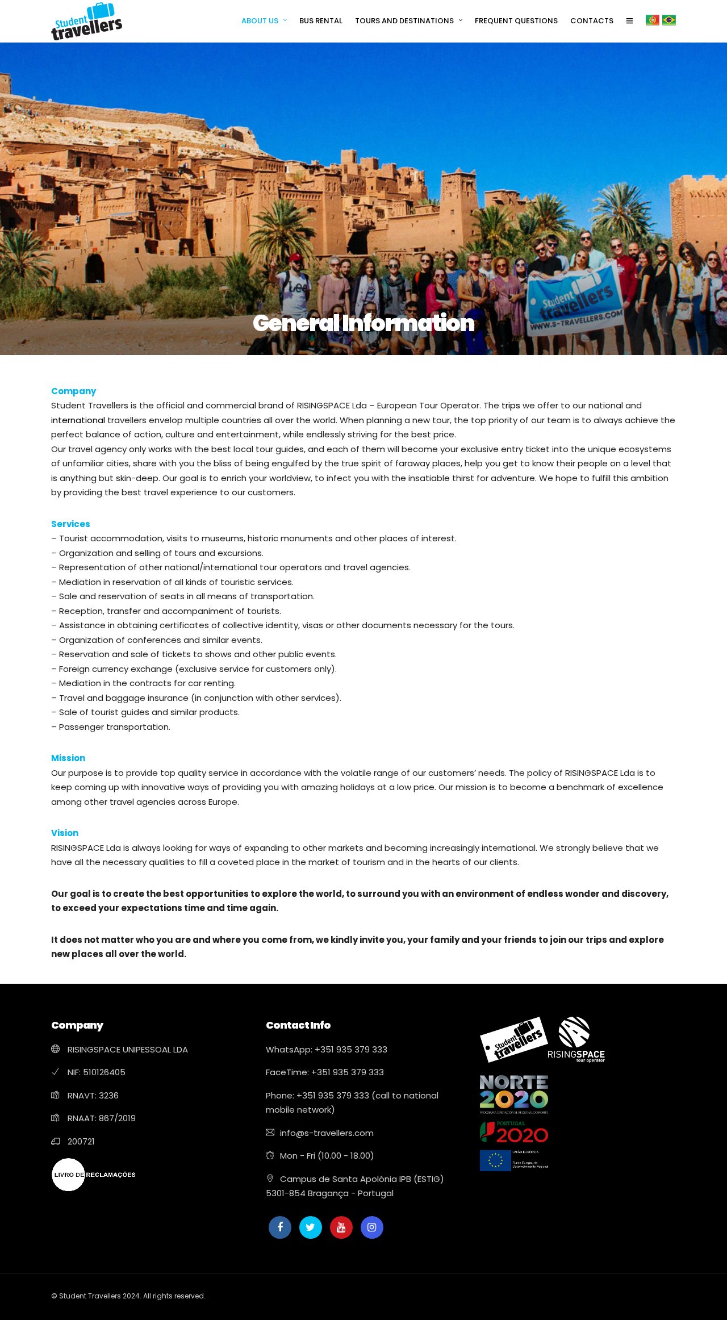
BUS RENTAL (320, 20)
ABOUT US (259, 20)
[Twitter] (310, 1227)
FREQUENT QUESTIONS (516, 20)
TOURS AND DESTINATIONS (404, 20)
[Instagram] (372, 1227)
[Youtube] (341, 1227)
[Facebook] (280, 1227)
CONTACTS (591, 20)
